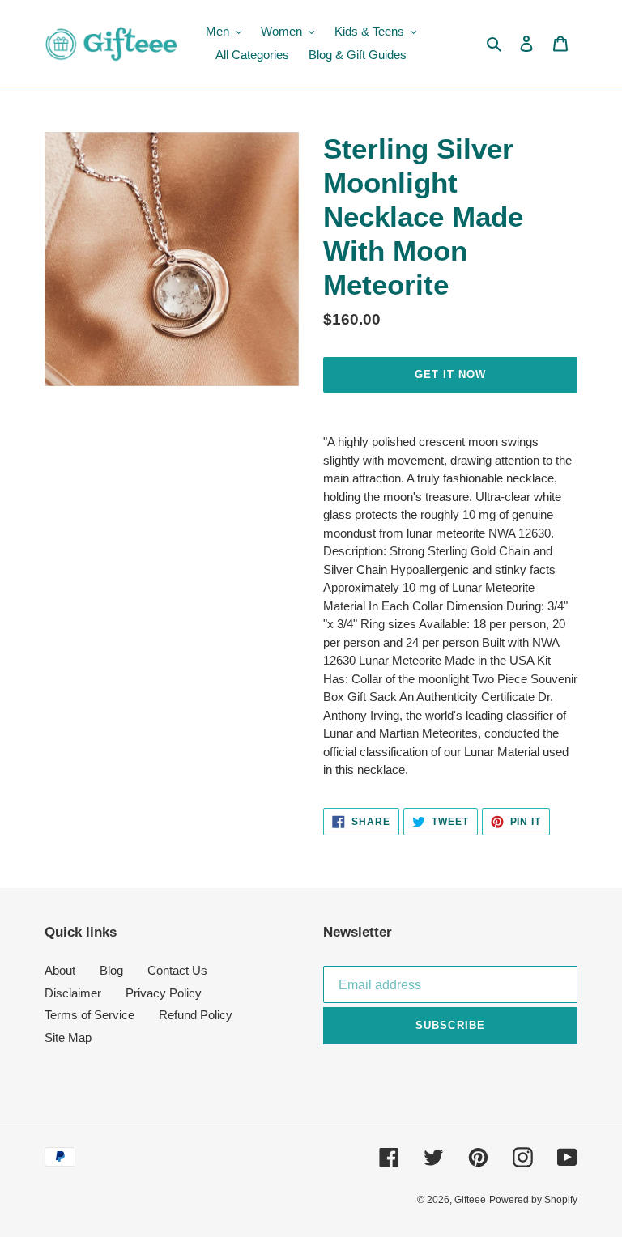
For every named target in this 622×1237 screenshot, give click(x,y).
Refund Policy (195, 1015)
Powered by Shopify (533, 1199)
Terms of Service (89, 1015)
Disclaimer (73, 993)
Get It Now (450, 374)
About (60, 970)
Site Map (68, 1037)
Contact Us (177, 970)
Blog (111, 970)
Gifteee (470, 1199)
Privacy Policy (164, 993)
